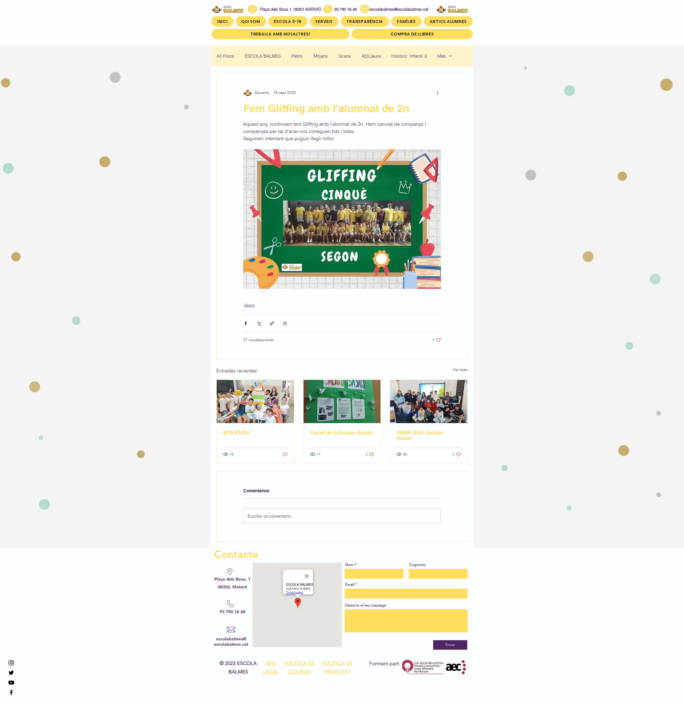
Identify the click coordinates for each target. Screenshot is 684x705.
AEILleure (371, 56)
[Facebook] (11, 692)
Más (441, 56)
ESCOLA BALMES (263, 56)
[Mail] (365, 9)
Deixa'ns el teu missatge (365, 605)
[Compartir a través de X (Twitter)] (258, 323)
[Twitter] (11, 672)
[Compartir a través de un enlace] (271, 323)
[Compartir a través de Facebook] (245, 323)
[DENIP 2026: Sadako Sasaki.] (428, 401)
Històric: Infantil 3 (409, 56)
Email (349, 584)
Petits (297, 56)
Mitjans (320, 56)
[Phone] (328, 9)
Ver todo (460, 369)
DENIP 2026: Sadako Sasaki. (420, 435)
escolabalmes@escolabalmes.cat (392, 9)
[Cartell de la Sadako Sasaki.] (342, 401)
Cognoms (417, 564)
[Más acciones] (437, 92)
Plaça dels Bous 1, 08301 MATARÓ (290, 9)
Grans (345, 56)
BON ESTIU (236, 432)
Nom (349, 564)
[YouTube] (11, 682)
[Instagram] (11, 662)
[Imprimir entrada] (284, 323)
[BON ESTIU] (255, 401)
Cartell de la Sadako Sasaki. (342, 432)
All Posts (225, 56)
